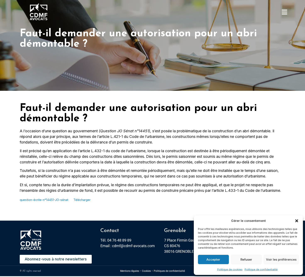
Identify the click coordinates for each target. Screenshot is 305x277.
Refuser (246, 259)
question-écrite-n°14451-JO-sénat (44, 200)
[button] (297, 221)
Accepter (213, 259)
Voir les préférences (281, 259)
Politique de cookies (230, 269)
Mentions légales (129, 271)
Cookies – (147, 271)
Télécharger (81, 200)
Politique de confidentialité (261, 269)
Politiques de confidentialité (169, 271)
